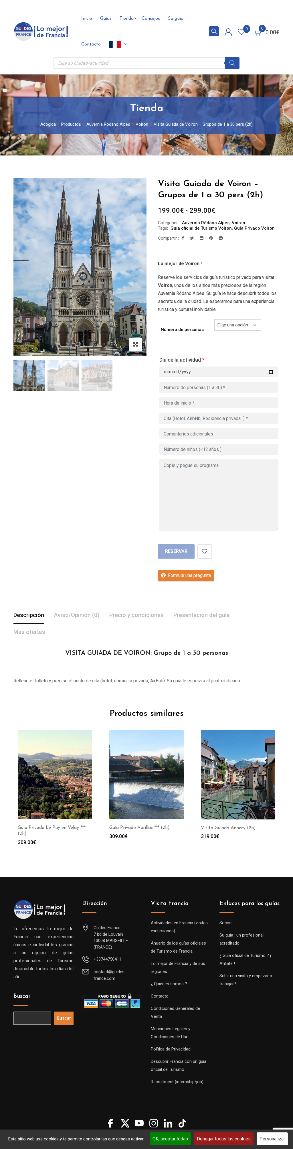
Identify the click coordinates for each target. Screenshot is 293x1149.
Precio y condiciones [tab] (136, 615)
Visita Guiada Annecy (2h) (228, 828)
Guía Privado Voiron (254, 228)
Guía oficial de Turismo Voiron (201, 228)
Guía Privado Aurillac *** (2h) (139, 827)
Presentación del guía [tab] (201, 615)
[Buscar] (232, 63)
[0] (257, 32)
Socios (226, 922)
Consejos (151, 18)
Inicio (86, 18)
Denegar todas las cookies (224, 1139)
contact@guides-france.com (110, 975)
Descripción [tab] (28, 615)
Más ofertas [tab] (29, 631)
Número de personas (182, 329)
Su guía (175, 18)
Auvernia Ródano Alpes (205, 222)
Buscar (22, 996)
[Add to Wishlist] (204, 551)
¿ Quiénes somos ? (169, 983)
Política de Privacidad (171, 1049)
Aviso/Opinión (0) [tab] (77, 615)
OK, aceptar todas (170, 1139)
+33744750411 (107, 959)
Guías (106, 18)
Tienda (127, 18)
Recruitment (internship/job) (177, 1081)
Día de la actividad (181, 360)
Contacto (91, 44)
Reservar (176, 551)
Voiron (238, 222)
